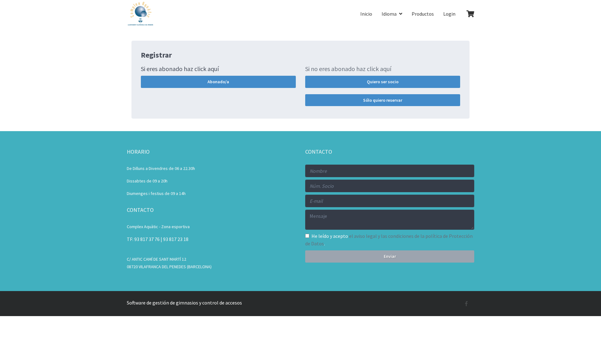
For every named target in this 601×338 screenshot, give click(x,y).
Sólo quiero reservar (382, 100)
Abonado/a (218, 81)
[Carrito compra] (467, 14)
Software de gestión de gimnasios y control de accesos (184, 303)
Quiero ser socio (382, 81)
